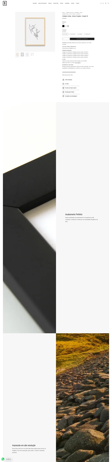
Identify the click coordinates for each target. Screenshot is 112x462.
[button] (35, 3)
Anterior (15, 32)
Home (63, 12)
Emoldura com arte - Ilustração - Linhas (74, 12)
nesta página (77, 62)
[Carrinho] (108, 3)
